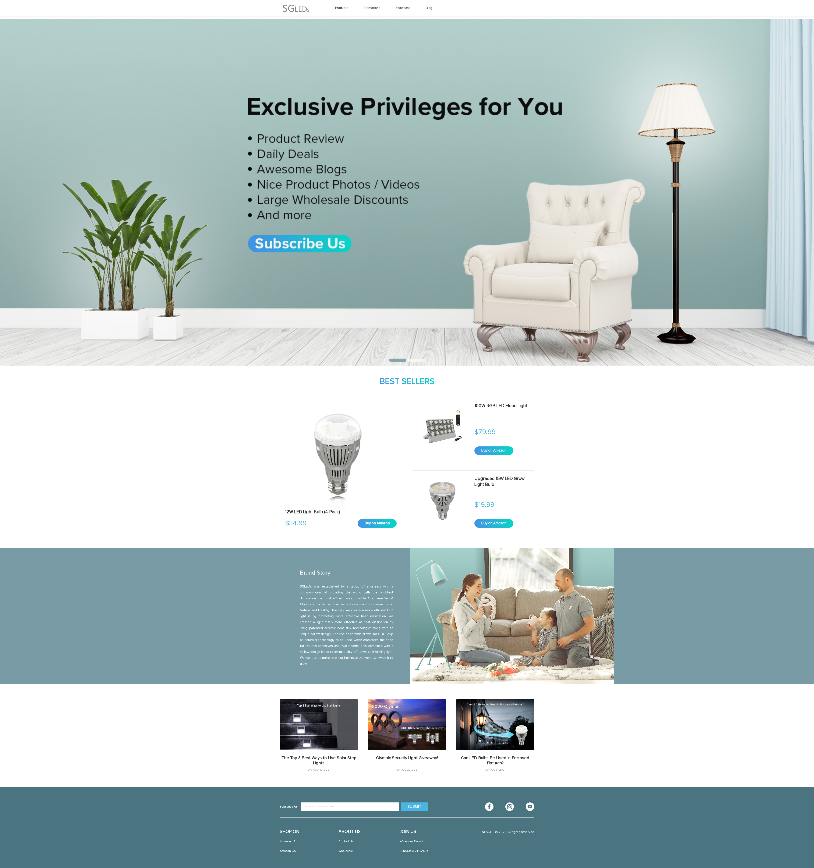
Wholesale (346, 851)
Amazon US (287, 841)
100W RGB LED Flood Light (500, 406)
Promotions (372, 8)
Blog (429, 8)
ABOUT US (350, 832)
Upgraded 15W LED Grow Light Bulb (499, 481)
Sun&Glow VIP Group (414, 851)
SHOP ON (289, 832)
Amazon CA (288, 851)
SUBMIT (414, 807)
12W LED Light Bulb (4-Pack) (312, 512)
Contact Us (346, 841)
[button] (397, 360)
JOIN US (408, 832)
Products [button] (341, 8)
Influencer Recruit (412, 841)
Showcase (403, 8)
